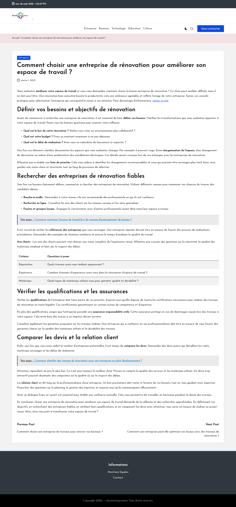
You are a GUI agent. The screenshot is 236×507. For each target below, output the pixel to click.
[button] (210, 28)
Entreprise (24, 58)
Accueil (15, 38)
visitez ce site (160, 100)
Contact (118, 477)
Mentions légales (118, 472)
